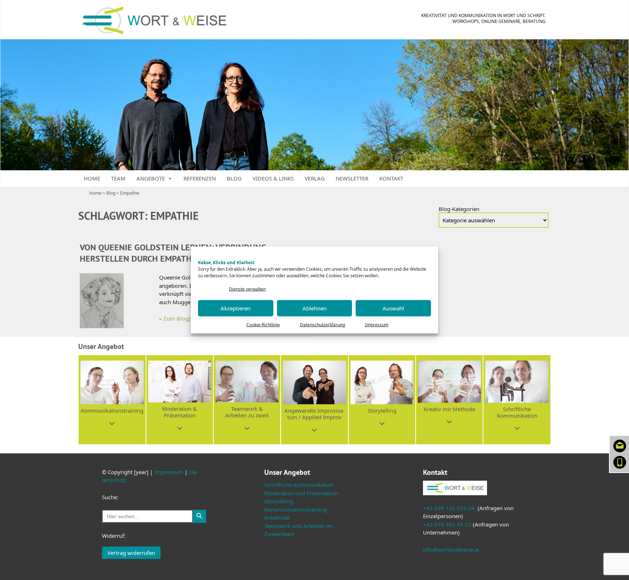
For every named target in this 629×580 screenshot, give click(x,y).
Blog (234, 178)
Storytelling (278, 501)
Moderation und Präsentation (301, 493)
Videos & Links (273, 178)
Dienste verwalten (247, 289)
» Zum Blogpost (179, 318)
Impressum (376, 324)
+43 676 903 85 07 (447, 524)
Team (118, 178)
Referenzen (199, 178)
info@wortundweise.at (451, 549)
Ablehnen (314, 308)
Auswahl (393, 308)
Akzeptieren (235, 308)
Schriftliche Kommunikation (299, 484)
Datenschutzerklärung (322, 324)
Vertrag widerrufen (131, 552)
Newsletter (352, 178)
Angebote (151, 178)
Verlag (315, 178)
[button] (112, 399)
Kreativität (277, 517)
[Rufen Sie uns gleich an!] (619, 461)
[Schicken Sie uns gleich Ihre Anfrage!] (619, 445)
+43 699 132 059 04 (449, 508)
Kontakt (391, 178)
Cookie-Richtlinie (263, 324)
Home (92, 178)
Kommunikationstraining (295, 509)
